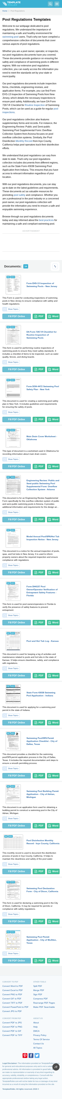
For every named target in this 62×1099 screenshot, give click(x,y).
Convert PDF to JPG (12, 1022)
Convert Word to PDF (12, 986)
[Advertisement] (31, 242)
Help (35, 1027)
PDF (41, 316)
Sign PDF (37, 994)
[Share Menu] (56, 1067)
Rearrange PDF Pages (44, 1003)
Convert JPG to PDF (12, 1011)
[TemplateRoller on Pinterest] (25, 1055)
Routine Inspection (35, 105)
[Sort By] (55, 266)
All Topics (37, 1048)
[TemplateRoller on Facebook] (31, 1055)
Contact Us (38, 1043)
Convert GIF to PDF (11, 998)
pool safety (19, 195)
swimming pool (10, 37)
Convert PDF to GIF (11, 1031)
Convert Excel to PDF (12, 990)
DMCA (36, 1031)
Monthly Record (24, 141)
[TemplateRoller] (10, 3)
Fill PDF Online (16, 316)
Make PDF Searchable (44, 1007)
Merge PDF (38, 990)
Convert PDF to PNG (12, 1027)
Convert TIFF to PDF (12, 1003)
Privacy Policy (39, 1035)
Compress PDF (40, 998)
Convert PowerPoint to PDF (15, 1007)
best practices (46, 220)
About (36, 1022)
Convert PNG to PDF (12, 994)
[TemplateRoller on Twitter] (37, 1055)
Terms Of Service (41, 1039)
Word (55, 316)
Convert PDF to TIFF (12, 1035)
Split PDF (37, 986)
